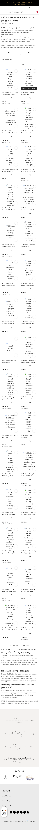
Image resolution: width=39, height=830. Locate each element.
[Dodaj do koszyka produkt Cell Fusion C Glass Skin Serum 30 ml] (16, 355)
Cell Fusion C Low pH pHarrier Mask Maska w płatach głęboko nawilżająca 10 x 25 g (28, 284)
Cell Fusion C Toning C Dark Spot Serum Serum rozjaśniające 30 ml (9, 590)
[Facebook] (11, 812)
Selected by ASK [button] (8, 801)
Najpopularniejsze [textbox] (6, 59)
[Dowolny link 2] (28, 812)
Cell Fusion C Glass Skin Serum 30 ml (9, 361)
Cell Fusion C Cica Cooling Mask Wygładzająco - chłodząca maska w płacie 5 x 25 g (28, 552)
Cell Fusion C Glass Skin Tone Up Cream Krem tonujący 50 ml (28, 590)
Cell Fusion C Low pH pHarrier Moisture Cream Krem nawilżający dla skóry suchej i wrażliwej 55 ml (28, 398)
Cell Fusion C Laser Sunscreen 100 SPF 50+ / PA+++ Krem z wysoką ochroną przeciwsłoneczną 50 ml (9, 132)
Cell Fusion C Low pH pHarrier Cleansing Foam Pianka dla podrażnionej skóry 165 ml (28, 629)
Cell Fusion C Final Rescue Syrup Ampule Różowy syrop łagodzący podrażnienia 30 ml (10, 93)
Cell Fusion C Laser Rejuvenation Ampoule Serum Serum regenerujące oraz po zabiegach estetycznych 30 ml (9, 284)
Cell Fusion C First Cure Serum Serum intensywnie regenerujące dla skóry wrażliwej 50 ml (28, 170)
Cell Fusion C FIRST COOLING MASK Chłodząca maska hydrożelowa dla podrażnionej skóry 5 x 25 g (28, 436)
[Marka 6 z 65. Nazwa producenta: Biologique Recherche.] (6, 778)
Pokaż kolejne (25, 64)
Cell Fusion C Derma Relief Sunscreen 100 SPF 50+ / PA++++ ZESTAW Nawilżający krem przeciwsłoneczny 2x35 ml (10, 629)
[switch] (4, 814)
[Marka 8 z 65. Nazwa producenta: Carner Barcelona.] (30, 778)
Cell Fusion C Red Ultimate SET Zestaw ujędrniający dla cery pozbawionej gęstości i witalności (28, 513)
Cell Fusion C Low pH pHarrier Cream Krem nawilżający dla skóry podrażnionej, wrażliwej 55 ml (28, 132)
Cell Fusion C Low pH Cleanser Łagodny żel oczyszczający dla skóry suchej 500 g (9, 323)
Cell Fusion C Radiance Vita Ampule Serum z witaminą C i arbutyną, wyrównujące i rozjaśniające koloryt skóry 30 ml (29, 361)
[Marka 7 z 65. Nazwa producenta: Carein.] (18, 778)
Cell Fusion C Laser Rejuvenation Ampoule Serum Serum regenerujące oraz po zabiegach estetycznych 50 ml (9, 513)
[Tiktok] (21, 812)
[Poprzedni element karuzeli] (2, 778)
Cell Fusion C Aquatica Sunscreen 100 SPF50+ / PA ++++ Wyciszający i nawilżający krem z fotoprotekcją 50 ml (28, 93)
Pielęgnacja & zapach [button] (9, 806)
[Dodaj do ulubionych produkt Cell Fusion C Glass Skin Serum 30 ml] (16, 338)
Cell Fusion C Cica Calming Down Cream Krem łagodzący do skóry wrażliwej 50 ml (10, 170)
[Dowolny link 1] (24, 812)
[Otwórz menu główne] (2, 12)
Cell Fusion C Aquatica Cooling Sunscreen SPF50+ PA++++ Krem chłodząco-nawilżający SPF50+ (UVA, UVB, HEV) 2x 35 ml (28, 323)
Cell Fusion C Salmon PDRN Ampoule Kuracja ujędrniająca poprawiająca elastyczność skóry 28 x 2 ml (9, 475)
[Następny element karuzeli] (37, 778)
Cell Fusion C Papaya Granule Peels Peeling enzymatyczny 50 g (8, 246)
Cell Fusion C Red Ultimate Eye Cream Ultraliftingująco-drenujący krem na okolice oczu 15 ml (10, 436)
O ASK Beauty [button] (7, 796)
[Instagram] (14, 812)
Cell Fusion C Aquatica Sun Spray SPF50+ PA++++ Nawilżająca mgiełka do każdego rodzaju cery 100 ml (10, 209)
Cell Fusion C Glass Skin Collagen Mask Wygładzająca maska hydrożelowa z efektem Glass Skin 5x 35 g (28, 246)
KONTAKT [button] (6, 791)
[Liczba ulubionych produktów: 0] (33, 11)
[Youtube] (17, 812)
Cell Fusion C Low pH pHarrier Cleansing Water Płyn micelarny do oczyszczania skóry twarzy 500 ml (9, 552)
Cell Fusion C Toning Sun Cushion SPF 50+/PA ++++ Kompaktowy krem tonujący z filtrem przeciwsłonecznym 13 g (29, 475)
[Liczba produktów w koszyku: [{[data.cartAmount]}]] (36, 11)
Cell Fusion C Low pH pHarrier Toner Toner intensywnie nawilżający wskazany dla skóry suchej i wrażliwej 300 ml (10, 398)
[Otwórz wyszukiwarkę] (30, 11)
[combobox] (19, 59)
